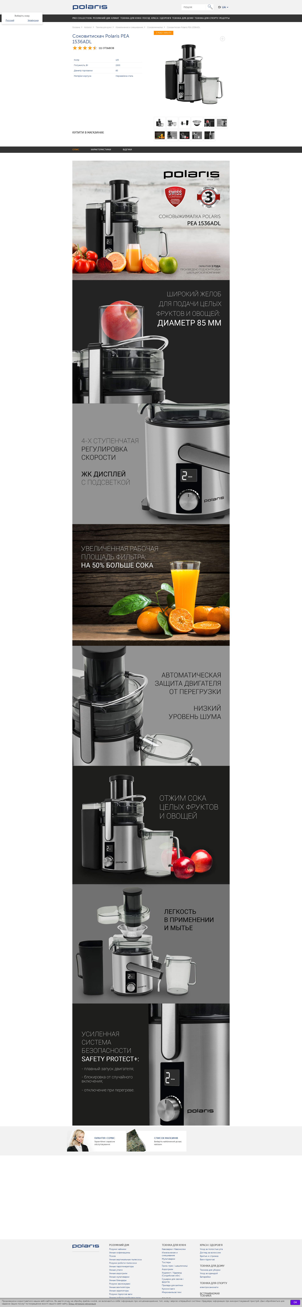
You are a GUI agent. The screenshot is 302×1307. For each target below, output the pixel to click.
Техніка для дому (212, 1266)
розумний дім (119, 1245)
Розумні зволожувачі (119, 1283)
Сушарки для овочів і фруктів (172, 1280)
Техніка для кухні (174, 1245)
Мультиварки (168, 1259)
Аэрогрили (167, 1269)
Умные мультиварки (119, 1277)
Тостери (166, 1262)
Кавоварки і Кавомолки (174, 1249)
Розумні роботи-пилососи (123, 1263)
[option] (192, 71)
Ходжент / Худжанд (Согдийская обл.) (172, 1274)
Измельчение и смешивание (170, 1254)
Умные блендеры (117, 1280)
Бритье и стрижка (209, 1256)
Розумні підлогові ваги (120, 1294)
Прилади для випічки (172, 1285)
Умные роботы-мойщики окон (125, 1297)
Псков (112, 1256)
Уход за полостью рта (211, 1249)
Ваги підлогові (207, 1259)
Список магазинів (166, 1138)
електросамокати (209, 1287)
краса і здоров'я (211, 1245)
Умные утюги (116, 1270)
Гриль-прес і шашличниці (174, 1266)
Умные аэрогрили (118, 1273)
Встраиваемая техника (210, 1295)
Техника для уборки (210, 1270)
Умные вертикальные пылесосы (125, 1259)
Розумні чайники (117, 1249)
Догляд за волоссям (210, 1252)
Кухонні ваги (168, 1288)
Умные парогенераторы (121, 1266)
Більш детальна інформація (82, 1303)
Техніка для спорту (213, 1283)
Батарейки (205, 1277)
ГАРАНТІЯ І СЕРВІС (104, 1138)
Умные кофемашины (119, 1252)
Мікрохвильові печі (171, 1292)
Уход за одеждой (209, 1273)
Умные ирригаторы (119, 1290)
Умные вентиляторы (119, 1287)
